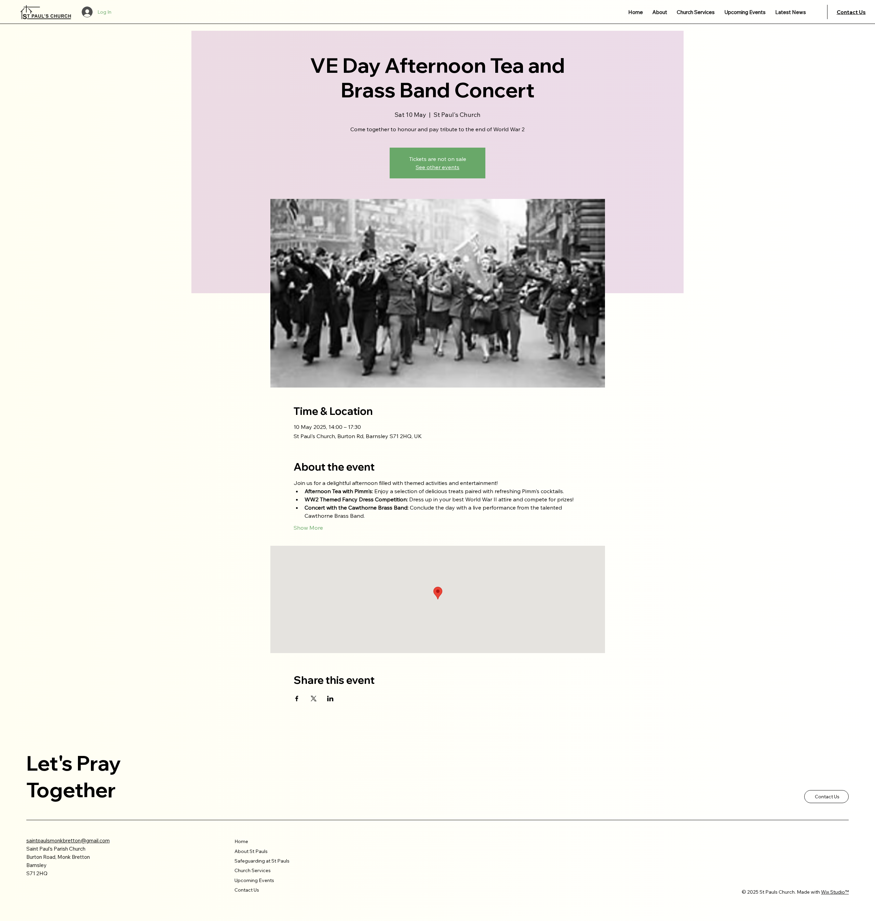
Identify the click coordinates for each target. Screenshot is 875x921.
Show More (308, 527)
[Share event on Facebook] (297, 698)
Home (241, 841)
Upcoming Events (254, 880)
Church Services (252, 870)
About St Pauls (251, 851)
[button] (660, 11)
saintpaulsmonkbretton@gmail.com (68, 840)
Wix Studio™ (835, 892)
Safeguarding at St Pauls (262, 861)
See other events (437, 167)
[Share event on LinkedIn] (330, 698)
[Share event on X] (313, 698)
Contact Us (851, 12)
